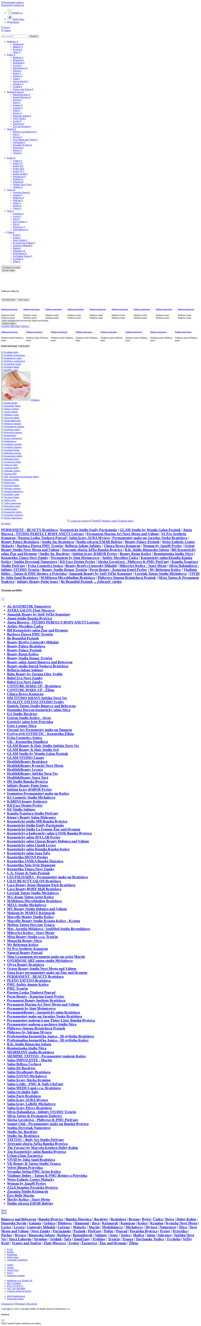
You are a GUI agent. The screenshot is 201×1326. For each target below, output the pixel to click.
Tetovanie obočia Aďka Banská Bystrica (92, 550)
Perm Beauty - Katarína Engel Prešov (118, 570)
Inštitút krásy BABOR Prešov (94, 554)
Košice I (18, 163)
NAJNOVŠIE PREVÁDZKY (15, 326)
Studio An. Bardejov (54, 554)
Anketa (7, 30)
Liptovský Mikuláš (22, 245)
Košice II (18, 166)
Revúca (17, 113)
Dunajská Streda (21, 192)
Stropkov (18, 84)
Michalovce (19, 176)
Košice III (18, 168)
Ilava (16, 134)
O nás (10, 1249)
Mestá (4, 1213)
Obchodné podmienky (17, 1260)
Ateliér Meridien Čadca (120, 558)
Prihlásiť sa (17, 13)
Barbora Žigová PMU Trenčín (40, 546)
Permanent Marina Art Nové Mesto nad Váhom (123, 534)
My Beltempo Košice (165, 570)
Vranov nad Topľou (23, 89)
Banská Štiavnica (22, 97)
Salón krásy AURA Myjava (89, 538)
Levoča (17, 65)
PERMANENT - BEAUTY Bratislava (29, 530)
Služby (10, 1265)
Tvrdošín (18, 259)
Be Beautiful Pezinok (77, 581)
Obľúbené (14, 22)
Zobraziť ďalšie (8, 323)
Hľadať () (34, 36)
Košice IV (18, 171)
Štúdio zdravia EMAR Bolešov (99, 542)
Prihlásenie (12, 1254)
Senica (17, 203)
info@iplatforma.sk (16, 1296)
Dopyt (7, 27)
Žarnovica (18, 124)
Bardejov (18, 57)
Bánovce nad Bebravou (25, 131)
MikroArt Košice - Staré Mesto (143, 566)
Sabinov (17, 76)
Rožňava (18, 179)
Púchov (17, 150)
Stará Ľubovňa (20, 81)
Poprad (17, 70)
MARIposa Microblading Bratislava (68, 577)
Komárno (18, 213)
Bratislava (12, 41)
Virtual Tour (12, 1270)
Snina (16, 78)
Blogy (4, 1210)
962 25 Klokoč (14, 1283)
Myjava (17, 137)
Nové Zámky (20, 221)
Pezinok (17, 49)
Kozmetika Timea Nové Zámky (25, 558)
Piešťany (18, 200)
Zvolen (17, 121)
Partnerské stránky (15, 1299)
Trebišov (18, 187)
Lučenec (18, 108)
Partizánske (19, 142)
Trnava (11, 190)
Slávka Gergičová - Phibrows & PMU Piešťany (133, 562)
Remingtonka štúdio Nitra (173, 554)
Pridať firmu (18, 19)
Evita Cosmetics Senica (45, 566)
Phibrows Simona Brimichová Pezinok (127, 577)
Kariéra (10, 1252)
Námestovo (19, 251)
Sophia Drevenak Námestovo (35, 562)
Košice (11, 158)
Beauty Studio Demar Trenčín (64, 570)
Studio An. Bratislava (58, 542)
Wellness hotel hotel (9, 309)
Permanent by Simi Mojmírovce (75, 558)
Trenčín (11, 129)
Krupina (17, 105)
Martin (17, 248)
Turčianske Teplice (22, 256)
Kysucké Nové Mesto (24, 243)
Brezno (17, 100)
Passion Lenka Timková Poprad (42, 538)
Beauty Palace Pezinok (142, 542)
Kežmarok (18, 62)
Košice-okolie (20, 174)
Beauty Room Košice (135, 554)
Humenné (18, 60)
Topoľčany (19, 227)
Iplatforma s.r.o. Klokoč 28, (20, 1280)
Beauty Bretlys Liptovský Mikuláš (91, 566)
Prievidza (18, 147)
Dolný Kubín (20, 240)
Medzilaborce (20, 68)
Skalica (17, 205)
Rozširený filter (8, 300)
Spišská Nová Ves (22, 184)
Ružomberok (20, 253)
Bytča (16, 235)
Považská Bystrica (22, 145)
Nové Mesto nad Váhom (25, 139)
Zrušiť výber (23, 300)
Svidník (17, 86)
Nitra (10, 211)
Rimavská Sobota (22, 116)
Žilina (10, 232)
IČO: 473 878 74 (15, 1286)
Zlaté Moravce (20, 229)
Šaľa (16, 224)
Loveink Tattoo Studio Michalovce (161, 574)
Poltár (16, 110)
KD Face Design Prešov (77, 562)
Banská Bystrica (15, 92)
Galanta (17, 195)
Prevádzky (6, 523)
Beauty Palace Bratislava (20, 542)
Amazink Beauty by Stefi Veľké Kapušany (100, 574)
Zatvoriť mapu (8, 270)
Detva (16, 102)
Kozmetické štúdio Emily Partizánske (88, 530)
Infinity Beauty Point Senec (37, 581)
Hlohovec (18, 198)
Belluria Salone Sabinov (83, 546)
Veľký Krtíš (19, 118)
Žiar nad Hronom (22, 126)
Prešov (11, 55)
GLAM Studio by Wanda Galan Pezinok (150, 530)
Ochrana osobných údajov (19, 1291)
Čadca (17, 237)
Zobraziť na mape (12, 267)
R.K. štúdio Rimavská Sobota (147, 550)
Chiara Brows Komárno (122, 546)
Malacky (18, 47)
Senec (16, 52)
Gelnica (17, 160)
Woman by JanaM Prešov (162, 546)
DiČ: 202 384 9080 (16, 1288)
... (108, 581)
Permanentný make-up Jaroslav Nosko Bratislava (149, 538)
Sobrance (18, 182)
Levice (17, 216)
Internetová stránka (16, 1275)
